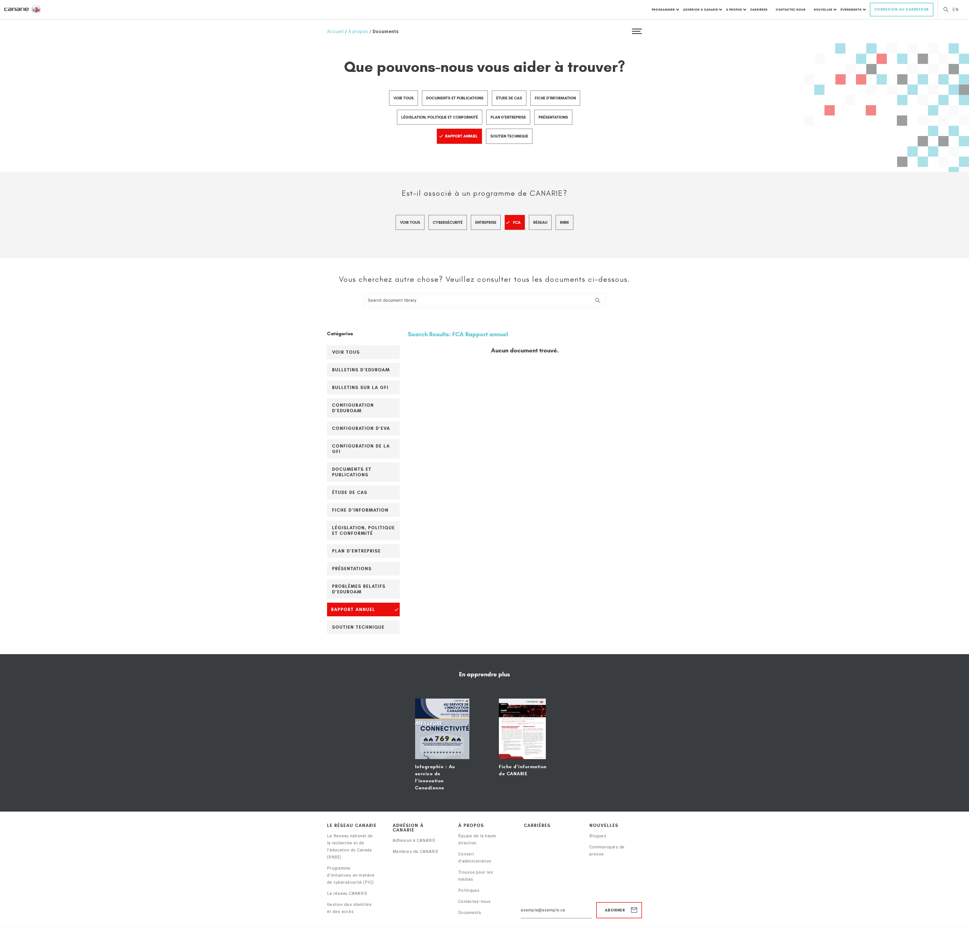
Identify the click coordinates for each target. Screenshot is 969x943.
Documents (469, 912)
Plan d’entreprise (508, 117)
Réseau (540, 222)
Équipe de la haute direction (477, 839)
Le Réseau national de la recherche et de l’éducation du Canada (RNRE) (350, 846)
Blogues (597, 836)
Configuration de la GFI (361, 448)
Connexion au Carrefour (901, 9)
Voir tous (403, 98)
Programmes (663, 9)
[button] (637, 31)
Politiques (469, 890)
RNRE (564, 222)
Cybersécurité (448, 222)
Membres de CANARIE (416, 851)
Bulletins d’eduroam (361, 370)
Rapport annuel (461, 136)
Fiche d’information (555, 98)
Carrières (759, 9)
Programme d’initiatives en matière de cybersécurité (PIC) (351, 875)
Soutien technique (509, 136)
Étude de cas (509, 98)
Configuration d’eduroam (353, 407)
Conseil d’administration (474, 858)
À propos (734, 9)
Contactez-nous (791, 9)
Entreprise (485, 222)
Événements (851, 9)
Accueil (335, 31)
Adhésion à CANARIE (700, 9)
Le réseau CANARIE (352, 825)
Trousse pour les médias (475, 876)
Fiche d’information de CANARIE (523, 770)
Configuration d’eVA (361, 428)
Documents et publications (454, 98)
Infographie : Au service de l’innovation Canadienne (435, 777)
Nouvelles (823, 9)
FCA (517, 222)
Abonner (615, 910)
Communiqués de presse (607, 850)
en (956, 9)
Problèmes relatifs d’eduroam (359, 589)
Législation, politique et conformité (439, 117)
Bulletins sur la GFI (360, 387)
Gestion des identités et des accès (349, 908)
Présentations (553, 117)
